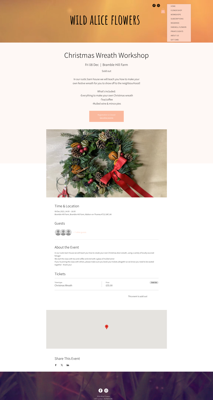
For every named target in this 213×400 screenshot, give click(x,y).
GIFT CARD (175, 39)
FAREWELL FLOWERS (178, 27)
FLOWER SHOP (176, 10)
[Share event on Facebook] (56, 365)
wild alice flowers (106, 19)
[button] (163, 10)
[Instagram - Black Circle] (158, 5)
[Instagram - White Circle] (106, 391)
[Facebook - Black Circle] (154, 5)
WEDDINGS (175, 23)
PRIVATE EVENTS (177, 31)
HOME (173, 6)
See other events (106, 117)
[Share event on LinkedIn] (68, 365)
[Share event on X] (62, 365)
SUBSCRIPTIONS (177, 19)
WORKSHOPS (176, 14)
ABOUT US (175, 35)
